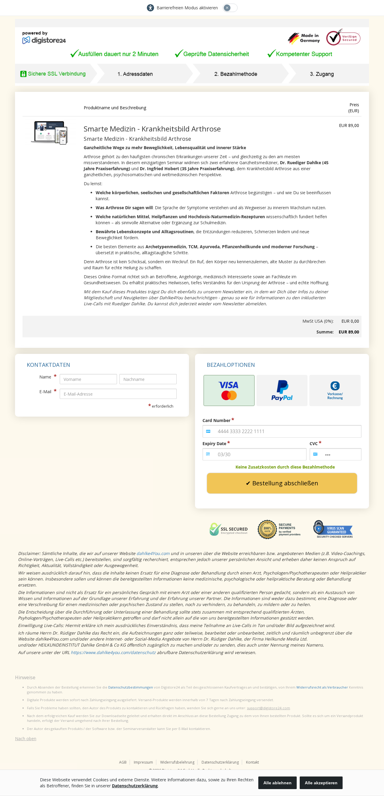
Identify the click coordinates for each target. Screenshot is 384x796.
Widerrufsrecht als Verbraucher (322, 687)
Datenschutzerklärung (220, 762)
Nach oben (25, 738)
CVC (314, 443)
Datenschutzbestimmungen (130, 687)
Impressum (143, 762)
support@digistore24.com (268, 708)
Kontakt (252, 762)
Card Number (216, 420)
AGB (123, 762)
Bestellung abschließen (285, 483)
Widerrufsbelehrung (177, 762)
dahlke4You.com (153, 553)
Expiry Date (214, 443)
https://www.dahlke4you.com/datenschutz (113, 652)
